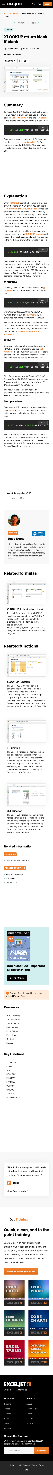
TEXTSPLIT (11, 1093)
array (11, 410)
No (24, 498)
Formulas (14, 13)
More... (9, 1043)
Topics (29, 1413)
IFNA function (10, 209)
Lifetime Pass (18, 996)
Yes (13, 498)
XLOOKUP (10, 61)
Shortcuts (8, 1423)
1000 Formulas (13, 1015)
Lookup (8, 30)
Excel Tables (12, 1031)
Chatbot (10, 1039)
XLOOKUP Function (18, 681)
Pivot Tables (12, 1027)
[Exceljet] (17, 1387)
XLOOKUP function (34, 234)
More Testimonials (16, 1191)
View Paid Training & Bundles (21, 1271)
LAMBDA (10, 1082)
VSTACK (10, 1086)
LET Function (14, 811)
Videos (7, 1409)
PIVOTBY (10, 1078)
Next (33, 23)
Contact (29, 1418)
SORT (9, 1070)
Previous (21, 23)
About (29, 1404)
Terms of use (37, 1465)
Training (22, 1219)
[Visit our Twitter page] (26, 1470)
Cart (39, 3)
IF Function (13, 748)
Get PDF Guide (17, 978)
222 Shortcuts (13, 1023)
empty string (29, 142)
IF (19, 61)
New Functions (13, 1097)
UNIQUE (10, 1090)
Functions (8, 1413)
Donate (29, 1423)
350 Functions (13, 1019)
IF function (41, 118)
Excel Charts (12, 1035)
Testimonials (32, 1409)
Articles (7, 1428)
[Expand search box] (33, 3)
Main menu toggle (3, 3)
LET (26, 61)
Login (47, 4)
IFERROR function (28, 209)
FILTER (9, 1066)
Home (5, 13)
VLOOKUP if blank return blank (25, 609)
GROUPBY (11, 1074)
